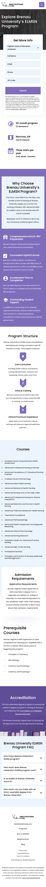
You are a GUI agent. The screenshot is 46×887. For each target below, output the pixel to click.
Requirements (23, 839)
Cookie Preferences (23, 853)
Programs (23, 828)
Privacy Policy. (15, 109)
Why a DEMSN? (23, 834)
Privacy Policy (23, 850)
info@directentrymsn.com (23, 824)
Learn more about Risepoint (31, 878)
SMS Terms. (23, 109)
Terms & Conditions (23, 856)
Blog (23, 844)
